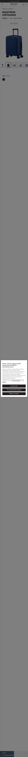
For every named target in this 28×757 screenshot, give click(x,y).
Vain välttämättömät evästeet (14, 389)
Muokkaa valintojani (14, 393)
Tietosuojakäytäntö (16, 380)
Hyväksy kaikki (13, 386)
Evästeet (4, 382)
